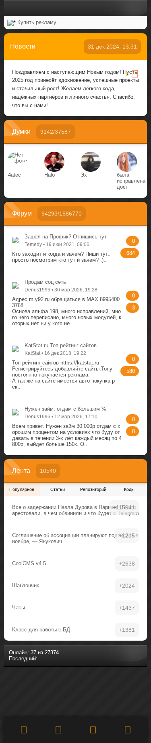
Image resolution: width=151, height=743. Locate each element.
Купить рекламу (36, 22)
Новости (22, 46)
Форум (22, 213)
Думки (21, 131)
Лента (21, 470)
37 (33, 652)
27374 (52, 652)
